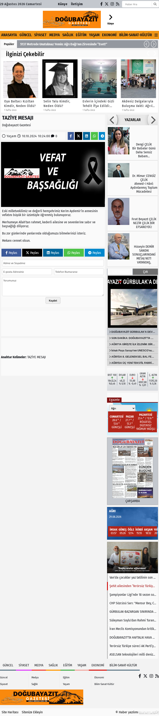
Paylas (13, 253)
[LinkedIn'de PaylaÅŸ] (86, 136)
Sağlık (67, 35)
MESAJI (41, 357)
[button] (146, 44)
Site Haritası (10, 712)
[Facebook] (101, 4)
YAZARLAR (133, 120)
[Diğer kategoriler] (156, 35)
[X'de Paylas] (78, 136)
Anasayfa (9, 35)
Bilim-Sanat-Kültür (135, 35)
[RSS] (117, 4)
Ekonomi (109, 35)
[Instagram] (112, 4)
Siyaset (40, 35)
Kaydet (53, 300)
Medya (54, 35)
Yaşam (94, 35)
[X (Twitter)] (107, 4)
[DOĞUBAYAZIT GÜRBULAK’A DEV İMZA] (132, 302)
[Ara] (155, 4)
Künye (62, 4)
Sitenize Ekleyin (32, 712)
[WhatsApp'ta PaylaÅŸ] (94, 136)
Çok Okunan (120, 272)
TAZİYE (31, 357)
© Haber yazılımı (127, 712)
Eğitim (81, 35)
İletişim (77, 4)
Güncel (25, 35)
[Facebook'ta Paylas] (71, 136)
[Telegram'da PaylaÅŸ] (102, 136)
